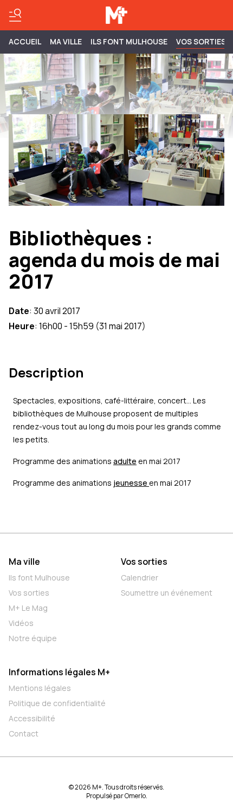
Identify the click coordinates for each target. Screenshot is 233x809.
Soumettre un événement (166, 593)
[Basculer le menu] (15, 15)
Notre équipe (33, 638)
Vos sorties (201, 41)
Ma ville (24, 561)
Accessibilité (32, 718)
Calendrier (139, 577)
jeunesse (131, 483)
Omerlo (135, 795)
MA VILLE (66, 41)
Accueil (25, 41)
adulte (125, 461)
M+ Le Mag (28, 608)
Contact (23, 733)
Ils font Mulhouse (39, 577)
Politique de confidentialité (57, 703)
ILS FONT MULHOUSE (128, 41)
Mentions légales (40, 688)
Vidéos (21, 623)
